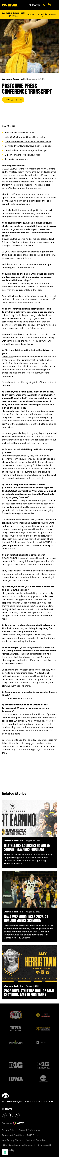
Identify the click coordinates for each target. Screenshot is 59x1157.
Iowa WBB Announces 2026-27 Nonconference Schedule (26, 918)
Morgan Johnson (10, 411)
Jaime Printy (8, 315)
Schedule (42, 14)
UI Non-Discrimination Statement (18, 1145)
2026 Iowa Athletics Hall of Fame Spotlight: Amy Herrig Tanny (29, 992)
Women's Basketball (13, 79)
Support (31, 14)
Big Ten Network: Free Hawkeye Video (23, 154)
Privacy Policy (8, 1130)
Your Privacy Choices (12, 1140)
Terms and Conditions (13, 1135)
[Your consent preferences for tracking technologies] (5, 1152)
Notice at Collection (36, 1140)
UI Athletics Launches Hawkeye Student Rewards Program (27, 847)
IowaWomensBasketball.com (19, 132)
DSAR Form (32, 1135)
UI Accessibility (45, 1145)
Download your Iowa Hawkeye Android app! (26, 150)
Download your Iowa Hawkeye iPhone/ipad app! (28, 145)
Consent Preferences (29, 1130)
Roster (52, 14)
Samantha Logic (10, 455)
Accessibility (8, 1150)
